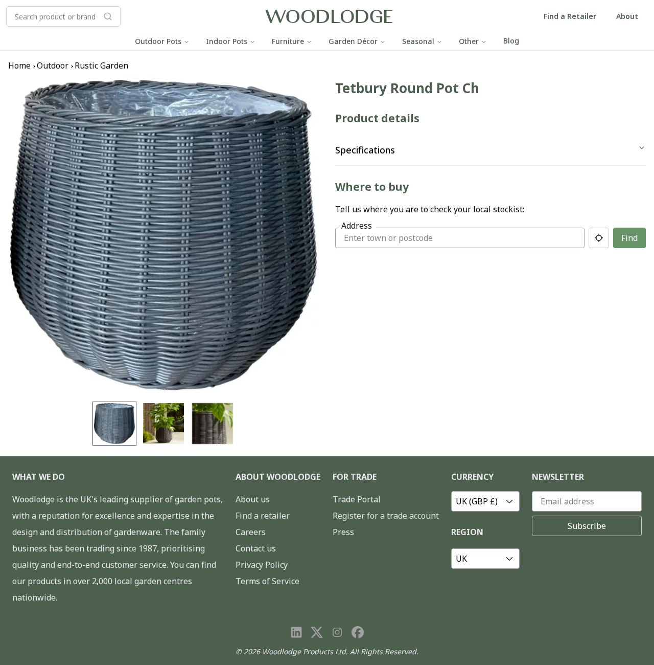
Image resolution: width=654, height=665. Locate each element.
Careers (251, 532)
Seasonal (418, 41)
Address (356, 225)
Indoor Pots (226, 41)
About (627, 16)
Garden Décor (353, 41)
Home (19, 65)
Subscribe (587, 525)
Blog (511, 41)
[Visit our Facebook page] (358, 632)
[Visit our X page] (317, 632)
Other (469, 41)
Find (629, 237)
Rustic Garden (101, 65)
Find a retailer (263, 515)
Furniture (288, 41)
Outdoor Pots (158, 41)
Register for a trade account (386, 515)
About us (253, 499)
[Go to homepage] (329, 17)
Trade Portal (357, 499)
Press (343, 532)
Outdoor (52, 65)
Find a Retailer (570, 16)
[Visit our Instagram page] (337, 632)
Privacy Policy (262, 564)
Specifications (365, 150)
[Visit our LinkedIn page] (296, 632)
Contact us (256, 548)
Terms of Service (267, 581)
